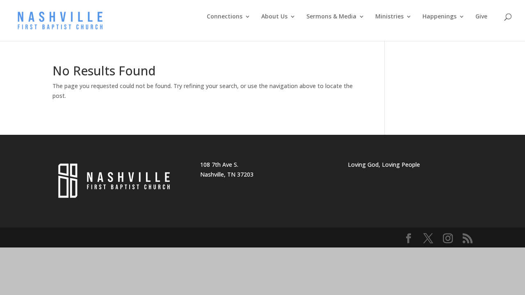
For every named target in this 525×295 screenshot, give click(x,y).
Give (481, 17)
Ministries (389, 17)
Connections (224, 17)
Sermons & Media (331, 17)
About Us (274, 17)
